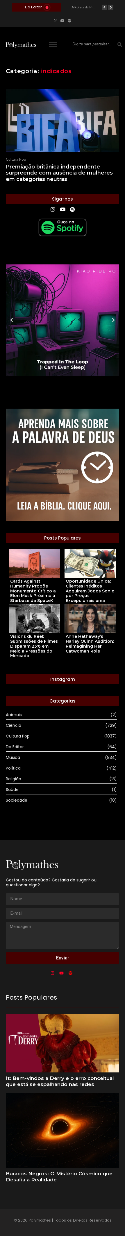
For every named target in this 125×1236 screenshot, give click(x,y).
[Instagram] (55, 20)
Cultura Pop (16, 159)
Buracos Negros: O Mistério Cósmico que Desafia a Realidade (59, 1176)
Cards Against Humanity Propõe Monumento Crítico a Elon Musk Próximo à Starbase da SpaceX (33, 591)
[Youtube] (62, 20)
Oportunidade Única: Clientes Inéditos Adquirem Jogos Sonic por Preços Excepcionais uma (90, 591)
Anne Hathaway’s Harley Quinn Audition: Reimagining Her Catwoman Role (90, 643)
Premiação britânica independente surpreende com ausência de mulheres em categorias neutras (59, 173)
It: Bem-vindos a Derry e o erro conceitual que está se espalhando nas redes (60, 1081)
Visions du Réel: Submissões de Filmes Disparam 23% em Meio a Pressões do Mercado (34, 646)
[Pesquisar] (119, 44)
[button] (12, 320)
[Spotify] (69, 20)
